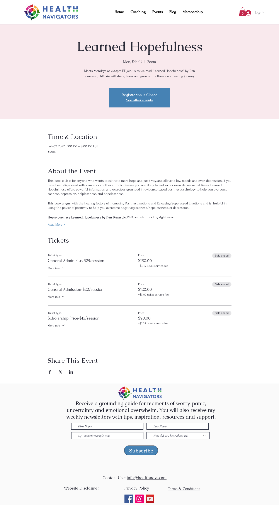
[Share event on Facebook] (50, 372)
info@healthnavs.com (147, 477)
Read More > (56, 224)
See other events (139, 100)
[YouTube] (150, 499)
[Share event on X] (60, 372)
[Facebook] (128, 499)
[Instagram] (139, 499)
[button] (242, 11)
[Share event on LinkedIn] (71, 372)
